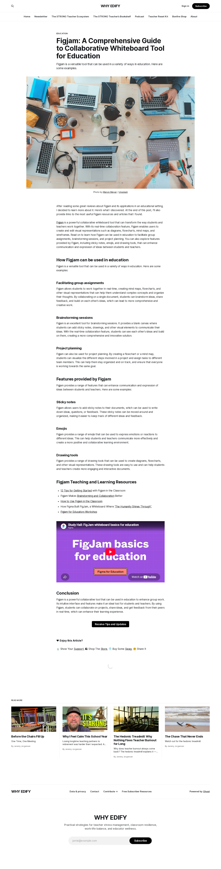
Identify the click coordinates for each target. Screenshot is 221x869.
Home (27, 16)
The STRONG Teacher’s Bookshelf (112, 16)
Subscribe (201, 6)
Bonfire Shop (179, 16)
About (194, 16)
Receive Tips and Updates (110, 624)
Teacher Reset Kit (158, 16)
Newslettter (40, 16)
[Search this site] (12, 6)
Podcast (139, 16)
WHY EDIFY (110, 6)
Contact (94, 791)
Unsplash (123, 192)
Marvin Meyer (110, 192)
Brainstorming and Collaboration (95, 495)
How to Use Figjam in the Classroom (81, 501)
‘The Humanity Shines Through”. (133, 506)
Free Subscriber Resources (137, 791)
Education (62, 33)
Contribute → (110, 791)
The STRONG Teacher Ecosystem (70, 16)
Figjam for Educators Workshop (79, 511)
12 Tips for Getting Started (76, 490)
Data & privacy (78, 791)
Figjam (60, 222)
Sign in (185, 6)
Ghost (206, 791)
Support (79, 648)
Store (104, 648)
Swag (128, 648)
